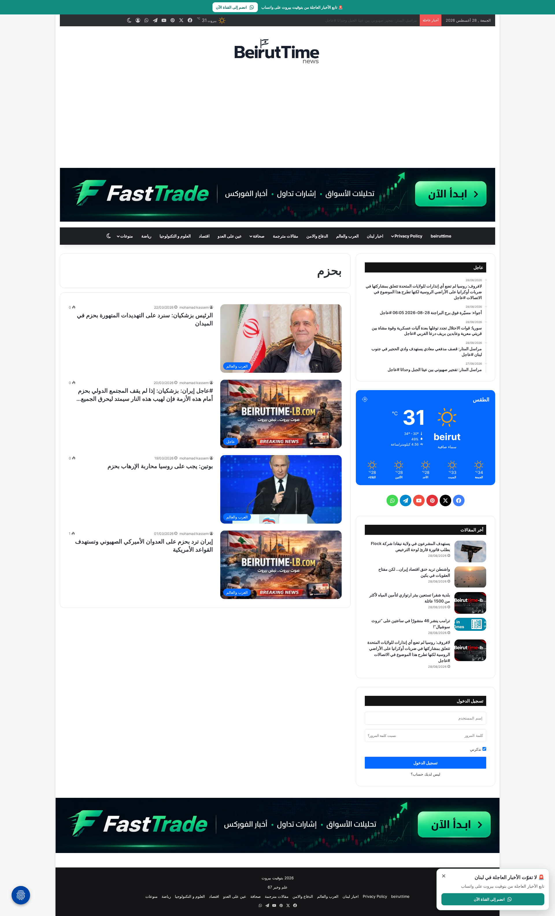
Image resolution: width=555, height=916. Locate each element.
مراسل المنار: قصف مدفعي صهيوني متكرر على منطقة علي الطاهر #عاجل (357, 20)
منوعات (126, 235)
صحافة (258, 235)
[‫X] (445, 500)
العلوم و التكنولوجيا (175, 235)
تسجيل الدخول (425, 762)
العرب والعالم (347, 235)
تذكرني (476, 749)
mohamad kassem (194, 307)
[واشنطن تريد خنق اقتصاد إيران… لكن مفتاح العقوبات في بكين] (470, 577)
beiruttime (441, 235)
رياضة (146, 235)
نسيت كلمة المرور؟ (382, 735)
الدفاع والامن (317, 235)
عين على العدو (230, 235)
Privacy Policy (408, 235)
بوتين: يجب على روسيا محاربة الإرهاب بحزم (160, 466)
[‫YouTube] (419, 500)
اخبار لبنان (375, 235)
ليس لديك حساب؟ (425, 774)
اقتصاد (204, 235)
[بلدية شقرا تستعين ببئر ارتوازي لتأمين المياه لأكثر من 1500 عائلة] (470, 603)
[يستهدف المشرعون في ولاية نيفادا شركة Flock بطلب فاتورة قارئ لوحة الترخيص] (470, 551)
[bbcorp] (277, 194)
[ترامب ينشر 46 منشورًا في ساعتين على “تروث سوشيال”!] (470, 624)
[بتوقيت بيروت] (277, 51)
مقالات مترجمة (285, 235)
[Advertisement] (277, 115)
